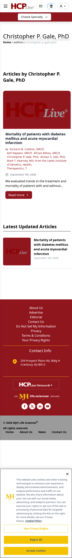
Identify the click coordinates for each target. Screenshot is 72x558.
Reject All (36, 539)
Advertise (36, 312)
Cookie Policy (33, 521)
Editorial (36, 317)
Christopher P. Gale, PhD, (23, 157)
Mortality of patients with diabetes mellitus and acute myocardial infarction (51, 247)
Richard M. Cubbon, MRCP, (27, 149)
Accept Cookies (36, 550)
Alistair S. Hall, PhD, (52, 157)
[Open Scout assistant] (51, 6)
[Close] (67, 474)
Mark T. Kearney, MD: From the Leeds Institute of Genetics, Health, (36, 162)
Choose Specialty (32, 17)
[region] (36, 513)
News (42, 432)
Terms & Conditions (36, 335)
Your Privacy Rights (36, 340)
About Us (36, 308)
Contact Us (36, 322)
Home (7, 42)
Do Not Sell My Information (36, 326)
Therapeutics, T (17, 168)
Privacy (36, 331)
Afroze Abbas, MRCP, (47, 153)
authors (19, 42)
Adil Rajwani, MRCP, (19, 153)
